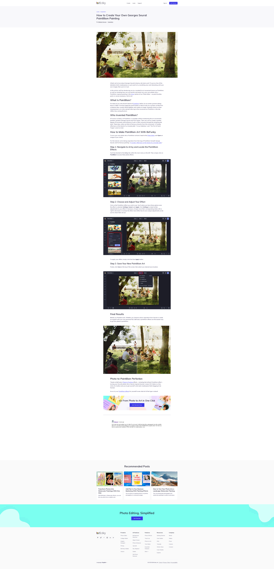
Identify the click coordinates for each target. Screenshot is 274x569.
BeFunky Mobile (125, 548)
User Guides (160, 538)
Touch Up (147, 538)
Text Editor (147, 544)
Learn (97, 11)
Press (170, 541)
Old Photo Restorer (135, 555)
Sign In (165, 3)
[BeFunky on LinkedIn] (110, 537)
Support (140, 3)
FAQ (158, 541)
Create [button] (128, 3)
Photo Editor (151, 135)
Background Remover (136, 536)
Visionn (122, 551)
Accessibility (174, 562)
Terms (160, 562)
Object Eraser (136, 540)
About (170, 535)
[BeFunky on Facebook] (104, 537)
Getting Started (161, 535)
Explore (159, 552)
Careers (171, 544)
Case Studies (160, 549)
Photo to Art (148, 541)
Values (170, 538)
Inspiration (103, 11)
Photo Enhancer (137, 543)
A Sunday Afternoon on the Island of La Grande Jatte (146, 143)
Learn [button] (134, 3)
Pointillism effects (124, 391)
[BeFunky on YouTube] (113, 537)
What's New (160, 547)
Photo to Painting (128, 382)
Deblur (134, 551)
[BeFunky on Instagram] (107, 537)
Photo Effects (148, 535)
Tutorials (159, 544)
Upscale (135, 545)
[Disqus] (137, 437)
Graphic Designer (123, 542)
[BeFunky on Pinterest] (97, 537)
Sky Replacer (136, 548)
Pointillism (136, 103)
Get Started (173, 3)
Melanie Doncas (102, 22)
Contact (171, 547)
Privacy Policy (166, 562)
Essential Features (147, 547)
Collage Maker (124, 538)
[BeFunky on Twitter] (101, 537)
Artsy (132, 94)
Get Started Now (137, 405)
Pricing (122, 545)
